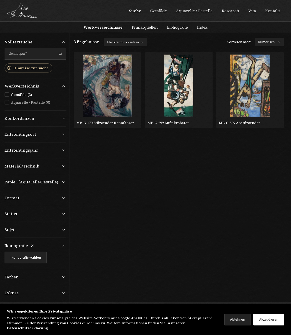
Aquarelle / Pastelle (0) (30, 102)
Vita (252, 11)
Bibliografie (177, 27)
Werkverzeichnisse (103, 27)
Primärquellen (145, 27)
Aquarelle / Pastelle (194, 11)
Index (202, 27)
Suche (135, 11)
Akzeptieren (268, 319)
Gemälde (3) (21, 94)
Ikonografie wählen (25, 257)
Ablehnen (237, 319)
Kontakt (272, 11)
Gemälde (158, 11)
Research (230, 11)
